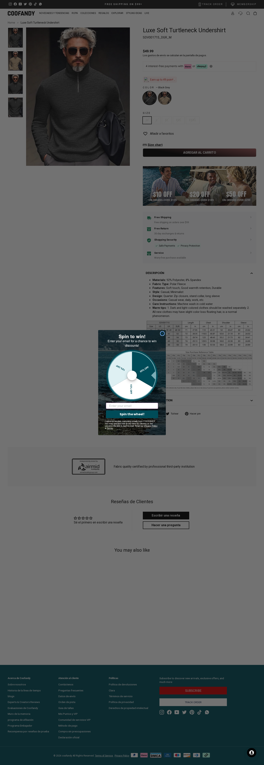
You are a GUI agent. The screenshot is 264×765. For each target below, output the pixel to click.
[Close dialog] (162, 333)
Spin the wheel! (132, 414)
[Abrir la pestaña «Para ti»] (251, 752)
